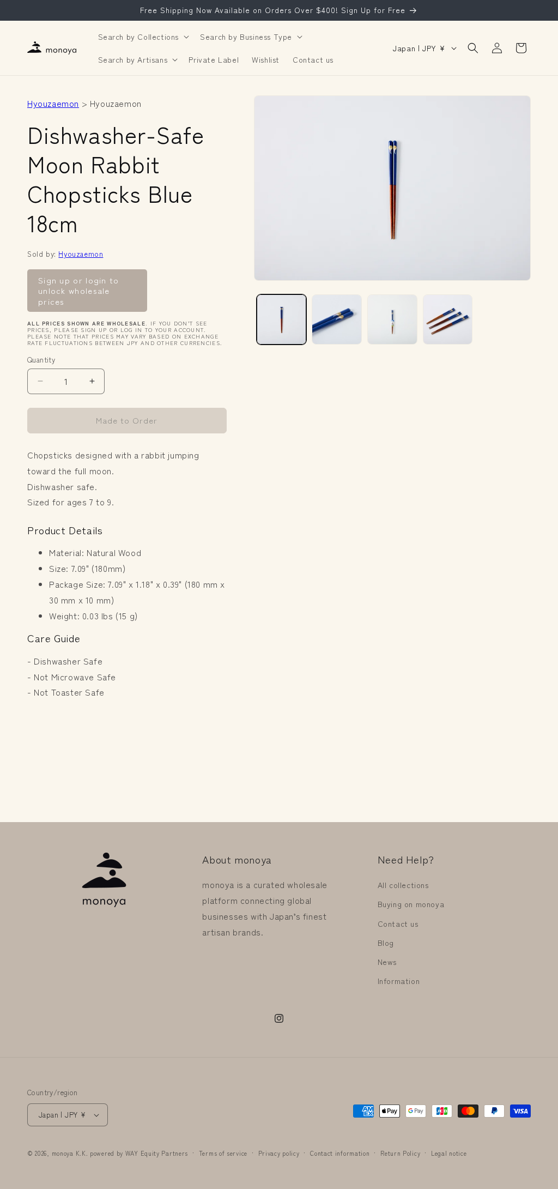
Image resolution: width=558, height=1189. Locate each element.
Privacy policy (279, 1153)
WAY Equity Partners (156, 1153)
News (387, 961)
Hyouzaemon (53, 103)
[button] (143, 36)
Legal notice (448, 1153)
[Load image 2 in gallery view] (337, 319)
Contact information (339, 1153)
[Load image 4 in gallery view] (448, 319)
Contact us (398, 923)
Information (399, 980)
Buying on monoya (411, 903)
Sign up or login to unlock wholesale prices (78, 290)
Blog (386, 942)
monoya (63, 1153)
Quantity (41, 359)
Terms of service (223, 1153)
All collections (403, 884)
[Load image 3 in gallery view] (392, 319)
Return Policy (400, 1153)
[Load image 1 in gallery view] (282, 319)
